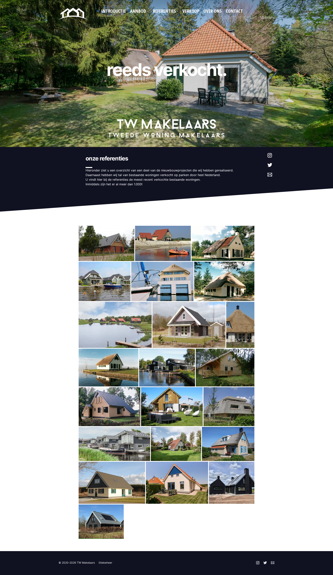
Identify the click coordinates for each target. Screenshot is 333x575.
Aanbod (138, 11)
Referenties (164, 11)
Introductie (113, 11)
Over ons (213, 11)
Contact (234, 11)
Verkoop (190, 11)
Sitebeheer (267, 17)
